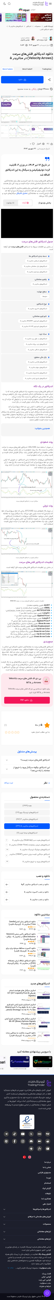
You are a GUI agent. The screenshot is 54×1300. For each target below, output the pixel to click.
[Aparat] (6, 1141)
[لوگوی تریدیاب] (39, 3)
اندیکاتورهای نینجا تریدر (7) (27, 833)
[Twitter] (31, 1134)
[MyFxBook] (39, 1148)
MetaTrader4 (27, 69)
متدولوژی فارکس (44, 1172)
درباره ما (47, 1162)
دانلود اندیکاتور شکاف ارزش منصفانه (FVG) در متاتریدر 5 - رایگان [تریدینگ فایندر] (21, 963)
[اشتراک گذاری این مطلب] (49, 79)
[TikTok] (14, 1134)
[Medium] (39, 1141)
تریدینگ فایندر (48, 26)
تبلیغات (48, 1193)
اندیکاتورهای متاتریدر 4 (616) (27, 819)
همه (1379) (27, 805)
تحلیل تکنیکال (21, 193)
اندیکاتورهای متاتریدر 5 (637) (27, 826)
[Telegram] (6, 1134)
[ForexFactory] (47, 1148)
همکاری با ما (46, 1198)
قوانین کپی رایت (45, 1280)
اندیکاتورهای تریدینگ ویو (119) (27, 812)
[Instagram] (22, 1141)
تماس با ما (47, 1167)
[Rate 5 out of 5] (6, 732)
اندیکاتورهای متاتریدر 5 (16, 26)
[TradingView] (47, 1134)
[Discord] (31, 1141)
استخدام (47, 1183)
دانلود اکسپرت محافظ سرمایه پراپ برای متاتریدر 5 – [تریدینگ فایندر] (21, 949)
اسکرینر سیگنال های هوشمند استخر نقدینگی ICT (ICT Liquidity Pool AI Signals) (21, 993)
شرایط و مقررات (45, 1286)
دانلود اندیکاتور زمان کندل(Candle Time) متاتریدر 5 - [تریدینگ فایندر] (22, 923)
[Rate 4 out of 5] (9, 732)
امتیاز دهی (47, 1204)
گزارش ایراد (46, 1188)
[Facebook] (14, 1141)
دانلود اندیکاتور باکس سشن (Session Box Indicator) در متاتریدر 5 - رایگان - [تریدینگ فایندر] (20, 937)
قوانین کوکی (46, 1277)
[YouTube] (22, 1134)
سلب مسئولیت (45, 1283)
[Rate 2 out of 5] (15, 732)
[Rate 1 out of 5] (18, 732)
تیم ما (48, 1178)
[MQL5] (39, 1134)
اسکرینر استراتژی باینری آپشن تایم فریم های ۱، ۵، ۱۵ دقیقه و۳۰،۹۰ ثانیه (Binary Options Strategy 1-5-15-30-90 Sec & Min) (20, 1008)
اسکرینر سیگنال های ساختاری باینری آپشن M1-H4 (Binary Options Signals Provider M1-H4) (20, 1021)
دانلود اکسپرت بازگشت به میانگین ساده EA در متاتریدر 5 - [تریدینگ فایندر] (21, 1034)
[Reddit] (47, 1141)
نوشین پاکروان (25, 40)
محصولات (37, 26)
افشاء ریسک (46, 1273)
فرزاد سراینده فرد (42, 40)
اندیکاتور (28, 26)
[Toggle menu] (47, 1293)
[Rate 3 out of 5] (12, 732)
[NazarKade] (31, 1148)
